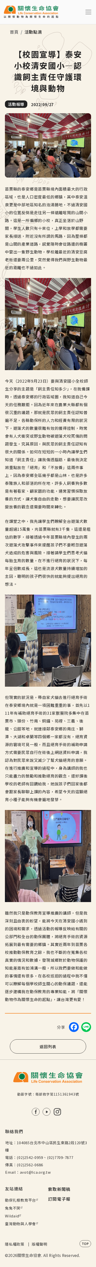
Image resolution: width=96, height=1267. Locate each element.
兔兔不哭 (12, 1208)
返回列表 (48, 1046)
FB (36, 1112)
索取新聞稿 (59, 1189)
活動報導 (16, 104)
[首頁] (31, 12)
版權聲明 (39, 1244)
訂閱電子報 (59, 1199)
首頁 (14, 32)
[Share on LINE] (86, 1027)
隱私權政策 (14, 1244)
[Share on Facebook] (74, 1027)
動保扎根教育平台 (20, 1200)
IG (57, 1112)
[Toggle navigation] (88, 12)
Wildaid (12, 1215)
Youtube (46, 1112)
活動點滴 (33, 32)
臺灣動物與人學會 (20, 1223)
